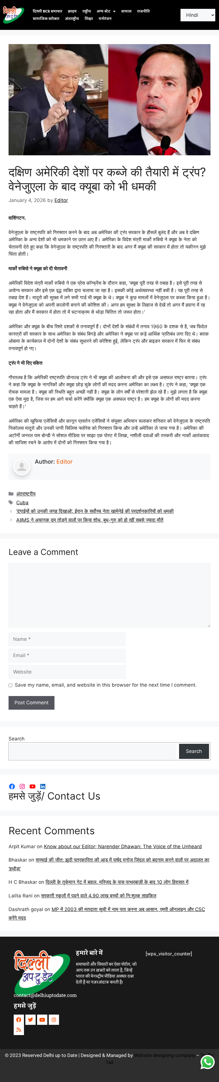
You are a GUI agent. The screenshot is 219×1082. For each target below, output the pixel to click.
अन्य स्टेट (103, 11)
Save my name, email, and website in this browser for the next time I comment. (106, 685)
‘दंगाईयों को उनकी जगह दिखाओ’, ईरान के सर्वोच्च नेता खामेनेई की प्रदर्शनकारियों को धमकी (95, 511)
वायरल (126, 11)
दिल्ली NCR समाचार (47, 11)
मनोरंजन (105, 18)
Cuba (22, 502)
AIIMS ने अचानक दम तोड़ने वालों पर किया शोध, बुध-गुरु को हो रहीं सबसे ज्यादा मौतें (89, 520)
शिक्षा (89, 18)
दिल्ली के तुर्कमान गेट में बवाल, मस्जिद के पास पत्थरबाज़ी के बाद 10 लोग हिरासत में (117, 882)
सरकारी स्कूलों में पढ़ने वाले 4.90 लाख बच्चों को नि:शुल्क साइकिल (98, 896)
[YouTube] (32, 786)
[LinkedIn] (42, 786)
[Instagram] (22, 786)
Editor (64, 461)
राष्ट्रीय (86, 11)
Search (17, 739)
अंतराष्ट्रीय (72, 18)
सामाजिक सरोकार (46, 18)
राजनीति (143, 11)
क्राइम (72, 11)
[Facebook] (12, 786)
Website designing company (164, 1055)
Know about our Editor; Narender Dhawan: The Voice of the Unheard (123, 846)
